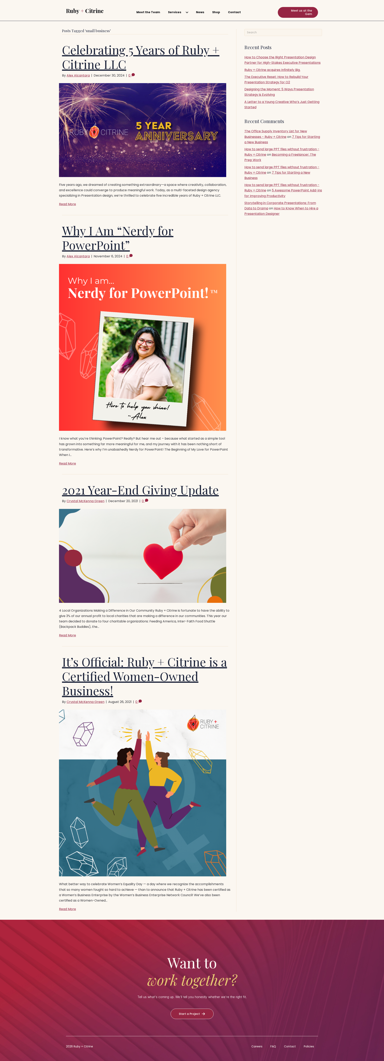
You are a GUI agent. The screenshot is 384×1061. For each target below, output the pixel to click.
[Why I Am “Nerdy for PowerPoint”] (142, 347)
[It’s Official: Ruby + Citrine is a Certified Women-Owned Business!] (142, 792)
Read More (67, 204)
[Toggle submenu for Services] (187, 12)
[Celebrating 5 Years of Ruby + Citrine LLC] (142, 129)
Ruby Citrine (85, 10)
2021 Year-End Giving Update (140, 490)
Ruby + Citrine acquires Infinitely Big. (272, 70)
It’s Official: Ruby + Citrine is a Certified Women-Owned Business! (144, 676)
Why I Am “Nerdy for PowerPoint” (117, 237)
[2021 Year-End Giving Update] (142, 555)
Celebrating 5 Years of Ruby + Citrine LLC (140, 57)
